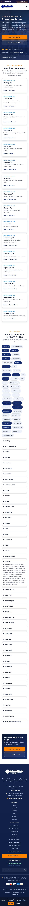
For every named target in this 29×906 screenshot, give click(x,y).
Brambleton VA (15, 387)
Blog (14, 813)
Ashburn (7, 457)
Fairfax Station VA (7, 435)
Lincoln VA (6, 391)
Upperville (8, 656)
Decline (18, 903)
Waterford (8, 672)
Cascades (8, 705)
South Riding (16, 358)
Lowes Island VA (17, 427)
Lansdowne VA (18, 399)
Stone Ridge (8, 645)
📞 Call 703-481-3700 (14, 43)
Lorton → (5, 379)
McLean (7, 523)
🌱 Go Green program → (14, 863)
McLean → (16, 375)
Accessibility (14, 894)
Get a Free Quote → (14, 856)
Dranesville (8, 710)
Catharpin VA (6, 407)
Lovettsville (8, 666)
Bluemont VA (17, 423)
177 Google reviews (17, 49)
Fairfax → (5, 350)
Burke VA (5, 387)
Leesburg (8, 463)
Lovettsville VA (16, 415)
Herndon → (6, 367)
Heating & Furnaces (14, 828)
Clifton (22, 379)
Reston (7, 490)
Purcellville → (6, 423)
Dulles (14, 367)
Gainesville (8, 634)
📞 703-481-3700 (14, 754)
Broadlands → (7, 411)
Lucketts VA (17, 419)
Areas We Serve (8, 892)
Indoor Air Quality (14, 840)
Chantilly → (6, 358)
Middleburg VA (16, 391)
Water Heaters (14, 837)
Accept (11, 903)
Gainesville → (17, 403)
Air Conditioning (14, 826)
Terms (23, 892)
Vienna (5, 383)
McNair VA (16, 395)
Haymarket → (6, 403)
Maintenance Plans (14, 845)
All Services (14, 848)
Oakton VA (6, 415)
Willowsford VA (7, 399)
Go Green (14, 816)
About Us (14, 808)
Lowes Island (9, 699)
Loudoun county (7, 362)
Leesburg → (6, 354)
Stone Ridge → (17, 407)
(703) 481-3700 (23, 1)
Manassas (8, 518)
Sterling (7, 441)
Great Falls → (6, 427)
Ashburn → (14, 350)
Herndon (7, 496)
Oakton (7, 661)
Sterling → (6, 346)
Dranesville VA (17, 431)
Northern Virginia (17, 346)
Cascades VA (6, 431)
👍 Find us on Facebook (14, 798)
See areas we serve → (14, 866)
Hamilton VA (6, 395)
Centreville (16, 354)
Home (14, 805)
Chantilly (8, 474)
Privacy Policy (16, 892)
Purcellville (8, 683)
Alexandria (17, 371)
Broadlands (8, 650)
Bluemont (8, 689)
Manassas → (6, 375)
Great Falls (8, 694)
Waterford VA (6, 419)
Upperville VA (17, 411)
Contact (14, 819)
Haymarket (8, 628)
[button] (26, 6)
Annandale (14, 379)
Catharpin (8, 639)
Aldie (23, 375)
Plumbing (14, 834)
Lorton (7, 534)
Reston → (17, 362)
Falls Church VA (14, 383)
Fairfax (7, 452)
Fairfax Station (9, 716)
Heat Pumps (14, 831)
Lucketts (7, 677)
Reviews (14, 811)
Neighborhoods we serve (13, 721)
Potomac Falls (7, 371)
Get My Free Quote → (14, 37)
